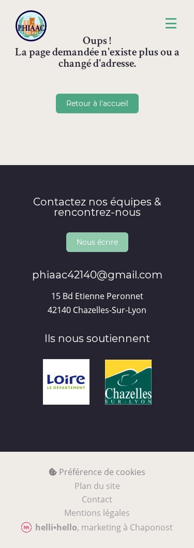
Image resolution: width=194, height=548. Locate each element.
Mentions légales (97, 513)
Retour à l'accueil (97, 103)
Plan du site (97, 486)
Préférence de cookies (101, 472)
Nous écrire (97, 242)
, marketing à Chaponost (104, 527)
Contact (97, 499)
